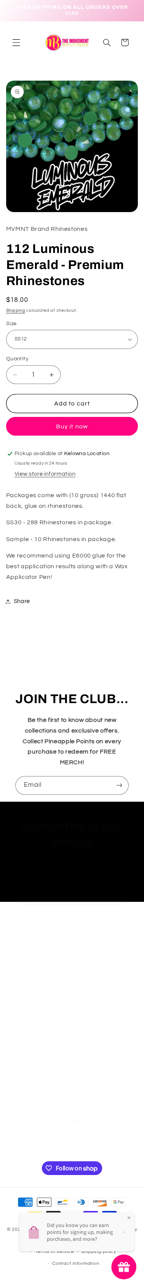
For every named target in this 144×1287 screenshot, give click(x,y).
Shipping (15, 310)
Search (25, 1015)
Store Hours (31, 961)
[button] (16, 42)
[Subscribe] (119, 785)
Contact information (75, 1263)
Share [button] (22, 601)
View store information (45, 474)
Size (11, 323)
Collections (30, 997)
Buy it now (72, 426)
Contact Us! (31, 979)
